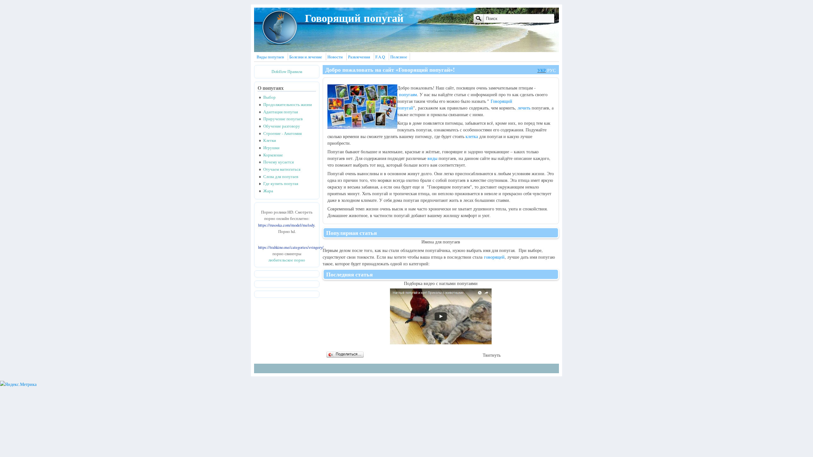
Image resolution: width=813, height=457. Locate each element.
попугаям (408, 94)
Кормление (273, 155)
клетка (472, 136)
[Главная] (279, 44)
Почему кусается (278, 162)
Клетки (269, 140)
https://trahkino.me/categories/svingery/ (291, 247)
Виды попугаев (270, 57)
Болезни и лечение (305, 57)
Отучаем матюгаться (281, 169)
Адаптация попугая (280, 112)
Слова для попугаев (280, 176)
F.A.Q (380, 57)
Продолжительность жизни (287, 104)
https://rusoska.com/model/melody (286, 225)
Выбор (269, 97)
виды (432, 158)
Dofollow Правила (287, 71)
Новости (335, 57)
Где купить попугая (280, 183)
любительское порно (286, 260)
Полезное (398, 57)
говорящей (494, 257)
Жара (268, 191)
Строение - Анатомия (282, 133)
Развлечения (359, 57)
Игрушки (271, 147)
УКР (541, 70)
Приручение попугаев (283, 119)
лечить (524, 108)
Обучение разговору (281, 126)
